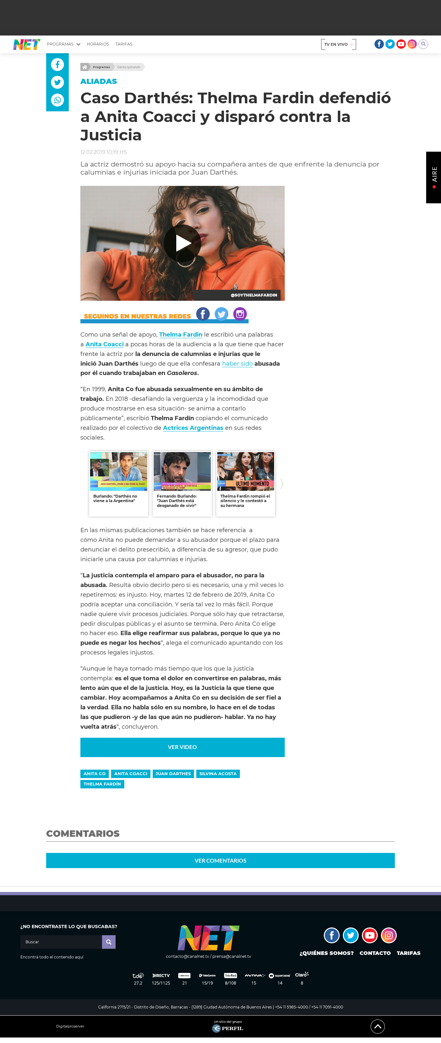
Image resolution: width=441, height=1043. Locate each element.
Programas (101, 67)
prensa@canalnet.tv (231, 956)
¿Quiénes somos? (327, 953)
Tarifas (123, 44)
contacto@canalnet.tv (187, 956)
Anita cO (95, 773)
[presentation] (83, 484)
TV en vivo (336, 44)
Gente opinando (128, 67)
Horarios (98, 44)
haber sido (237, 363)
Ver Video (182, 747)
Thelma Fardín (102, 783)
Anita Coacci (130, 773)
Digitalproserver (70, 1026)
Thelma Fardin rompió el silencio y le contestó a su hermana (245, 501)
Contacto (375, 953)
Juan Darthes (173, 773)
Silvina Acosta (218, 773)
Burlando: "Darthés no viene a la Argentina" (115, 498)
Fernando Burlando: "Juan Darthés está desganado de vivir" (177, 501)
